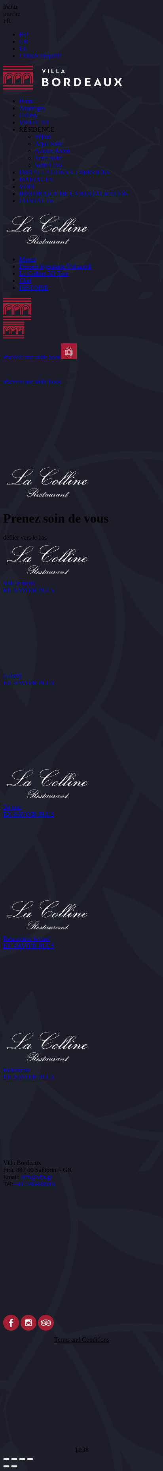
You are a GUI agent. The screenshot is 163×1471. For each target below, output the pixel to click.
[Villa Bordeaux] (81, 320)
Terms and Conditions (81, 1339)
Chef (25, 280)
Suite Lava (48, 165)
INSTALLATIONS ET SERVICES (64, 172)
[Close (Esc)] (6, 1459)
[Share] (14, 1459)
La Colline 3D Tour (43, 273)
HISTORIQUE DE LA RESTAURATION (73, 193)
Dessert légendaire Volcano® (55, 266)
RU (23, 34)
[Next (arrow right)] (14, 1466)
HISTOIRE (33, 287)
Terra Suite (48, 158)
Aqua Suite (49, 143)
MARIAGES (36, 179)
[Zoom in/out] (30, 1459)
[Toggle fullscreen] (22, 1459)
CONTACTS (36, 200)
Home (26, 101)
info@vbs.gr (36, 1177)
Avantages (32, 108)
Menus (27, 259)
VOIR (27, 186)
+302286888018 (34, 1184)
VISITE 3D (34, 122)
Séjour (43, 136)
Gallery (28, 115)
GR (23, 41)
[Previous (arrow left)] (6, 1466)
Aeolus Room (52, 150)
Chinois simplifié (40, 55)
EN (23, 48)
